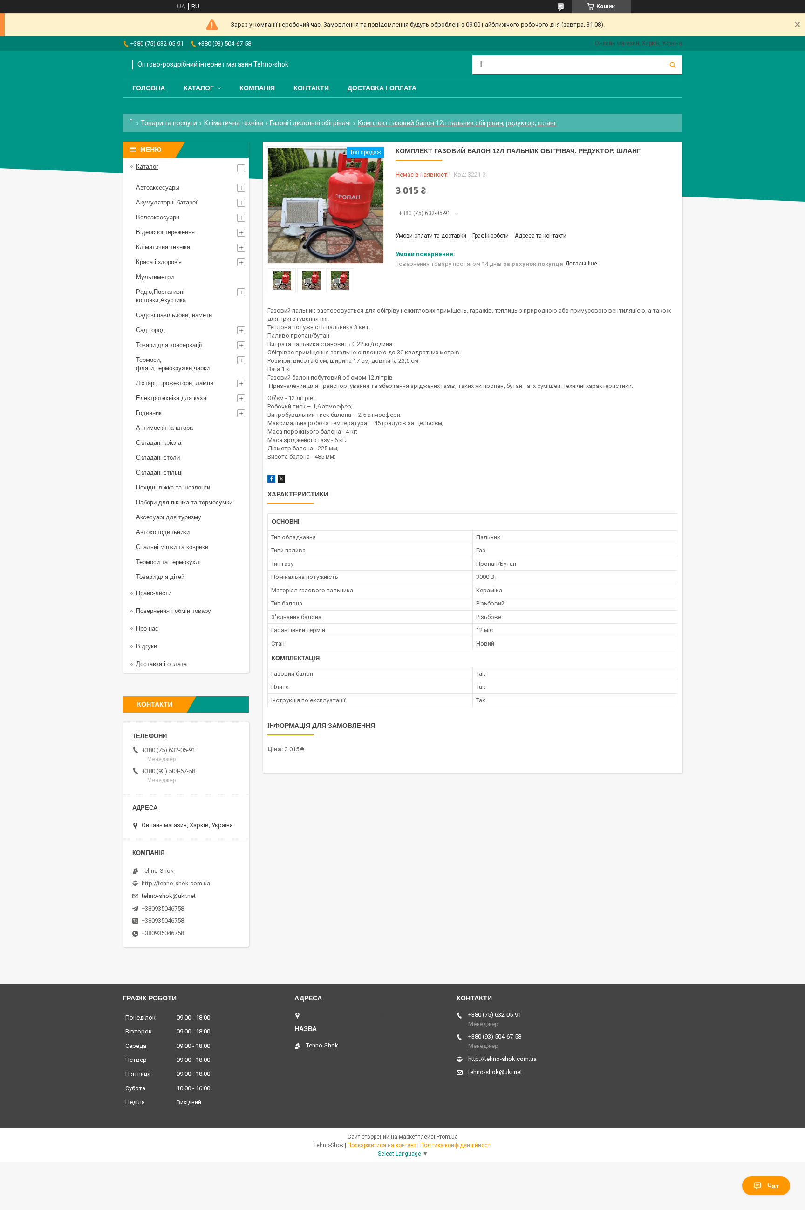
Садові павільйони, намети (174, 315)
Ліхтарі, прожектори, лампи (174, 383)
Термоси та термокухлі (168, 561)
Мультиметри (155, 276)
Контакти (311, 88)
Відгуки (146, 646)
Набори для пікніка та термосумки (184, 502)
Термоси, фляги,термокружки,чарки (173, 364)
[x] (281, 480)
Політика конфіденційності (455, 1145)
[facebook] (271, 480)
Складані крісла (158, 442)
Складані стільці (159, 472)
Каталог (199, 88)
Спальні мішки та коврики (172, 547)
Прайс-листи (153, 593)
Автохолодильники (163, 532)
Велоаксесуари (157, 217)
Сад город (150, 329)
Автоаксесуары (157, 187)
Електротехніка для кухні (172, 397)
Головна (148, 88)
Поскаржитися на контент (382, 1145)
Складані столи (158, 457)
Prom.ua (447, 1137)
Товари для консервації (169, 344)
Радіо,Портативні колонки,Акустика (161, 296)
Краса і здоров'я (159, 261)
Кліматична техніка (233, 123)
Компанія (257, 88)
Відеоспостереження (165, 232)
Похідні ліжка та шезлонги (173, 487)
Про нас (147, 628)
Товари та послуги (169, 123)
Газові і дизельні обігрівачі (310, 123)
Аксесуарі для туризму (168, 517)
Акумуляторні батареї (167, 202)
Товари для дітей (160, 576)
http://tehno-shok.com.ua (176, 883)
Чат (773, 1186)
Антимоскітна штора (164, 427)
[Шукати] (672, 64)
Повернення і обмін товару (173, 610)
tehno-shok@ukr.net (169, 895)
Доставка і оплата (382, 88)
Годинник (149, 412)
